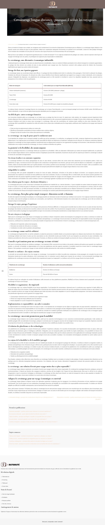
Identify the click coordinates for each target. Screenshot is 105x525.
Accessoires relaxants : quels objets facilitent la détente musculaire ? (28, 414)
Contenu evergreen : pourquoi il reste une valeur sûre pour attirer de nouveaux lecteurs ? (33, 421)
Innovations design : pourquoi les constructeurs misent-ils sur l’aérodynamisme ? (31, 397)
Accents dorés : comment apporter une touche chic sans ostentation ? (28, 419)
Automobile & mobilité (13, 44)
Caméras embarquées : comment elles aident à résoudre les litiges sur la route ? (31, 441)
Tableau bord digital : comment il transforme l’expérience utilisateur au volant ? (30, 436)
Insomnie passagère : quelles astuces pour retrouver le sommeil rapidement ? (30, 411)
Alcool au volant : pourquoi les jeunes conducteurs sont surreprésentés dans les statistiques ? (34, 443)
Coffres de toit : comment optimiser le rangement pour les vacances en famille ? (30, 438)
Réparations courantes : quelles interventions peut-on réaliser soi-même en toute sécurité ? (79, 398)
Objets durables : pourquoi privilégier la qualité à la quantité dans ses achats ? (30, 416)
